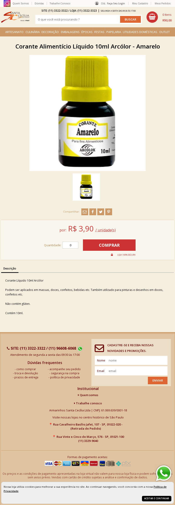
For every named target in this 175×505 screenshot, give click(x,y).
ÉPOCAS (87, 32)
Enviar (157, 380)
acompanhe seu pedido (65, 369)
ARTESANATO (14, 32)
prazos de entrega (26, 377)
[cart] (159, 17)
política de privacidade (65, 377)
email (100, 371)
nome (101, 360)
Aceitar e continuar (156, 498)
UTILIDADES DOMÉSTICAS (140, 32)
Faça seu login (116, 3)
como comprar (26, 369)
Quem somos (88, 395)
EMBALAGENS (70, 32)
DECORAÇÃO (50, 32)
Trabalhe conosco (88, 403)
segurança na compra (65, 373)
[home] (15, 17)
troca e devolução (26, 373)
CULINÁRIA (33, 32)
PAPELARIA (113, 32)
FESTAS (99, 32)
